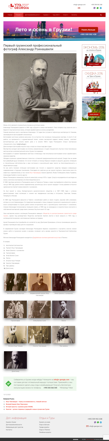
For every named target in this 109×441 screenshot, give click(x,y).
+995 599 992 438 (96, 5)
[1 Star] (73, 439)
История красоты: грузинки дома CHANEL (19, 407)
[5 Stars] (77, 439)
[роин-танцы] (39, 334)
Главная (10, 15)
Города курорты (44, 427)
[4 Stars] (76, 439)
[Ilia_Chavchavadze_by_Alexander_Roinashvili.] (39, 282)
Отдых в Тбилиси (44, 430)
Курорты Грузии (11, 422)
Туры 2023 (56, 15)
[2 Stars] (74, 439)
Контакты (74, 15)
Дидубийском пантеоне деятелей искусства (46, 237)
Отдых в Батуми (44, 425)
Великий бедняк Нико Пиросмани (17, 404)
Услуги (65, 15)
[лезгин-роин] (63, 309)
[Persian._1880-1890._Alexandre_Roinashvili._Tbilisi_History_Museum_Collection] (63, 334)
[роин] (15, 282)
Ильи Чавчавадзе (35, 173)
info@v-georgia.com (79, 5)
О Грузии (18, 15)
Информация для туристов (14, 427)
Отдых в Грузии (90, 439)
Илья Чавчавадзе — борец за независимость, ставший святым (26, 402)
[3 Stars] (75, 439)
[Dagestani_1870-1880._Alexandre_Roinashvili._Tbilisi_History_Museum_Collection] (15, 360)
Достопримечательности (32, 15)
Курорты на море (44, 422)
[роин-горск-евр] (15, 309)
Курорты (46, 15)
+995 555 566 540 (50, 388)
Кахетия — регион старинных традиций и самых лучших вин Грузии (27, 409)
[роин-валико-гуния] (39, 309)
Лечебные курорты (45, 432)
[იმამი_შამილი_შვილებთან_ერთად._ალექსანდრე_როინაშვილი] (63, 282)
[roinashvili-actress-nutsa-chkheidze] (15, 334)
